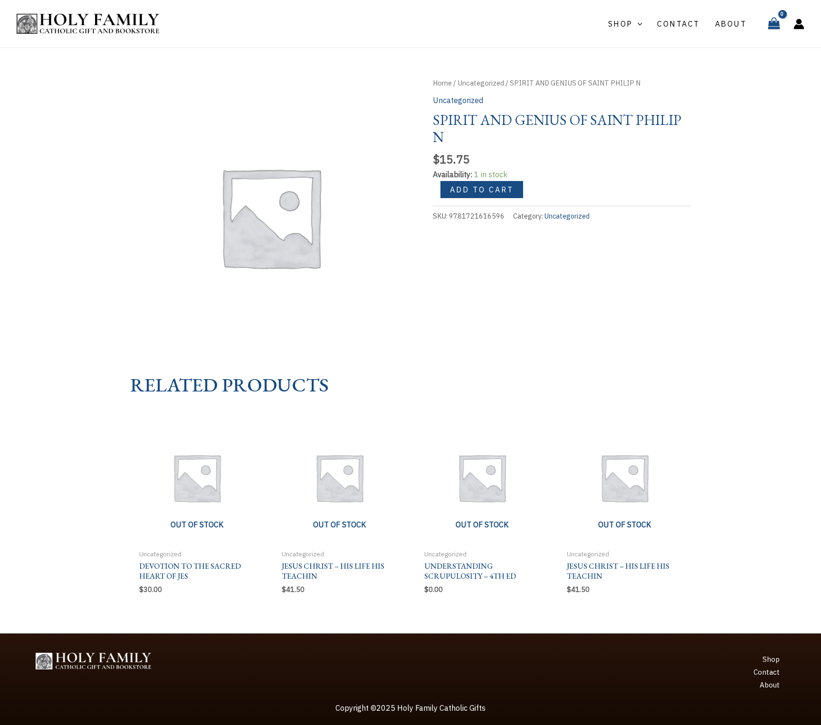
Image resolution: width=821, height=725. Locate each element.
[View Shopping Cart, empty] (774, 23)
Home (442, 82)
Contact (767, 672)
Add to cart (482, 189)
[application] (637, 24)
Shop (771, 659)
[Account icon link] (798, 24)
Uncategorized (481, 82)
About (770, 684)
